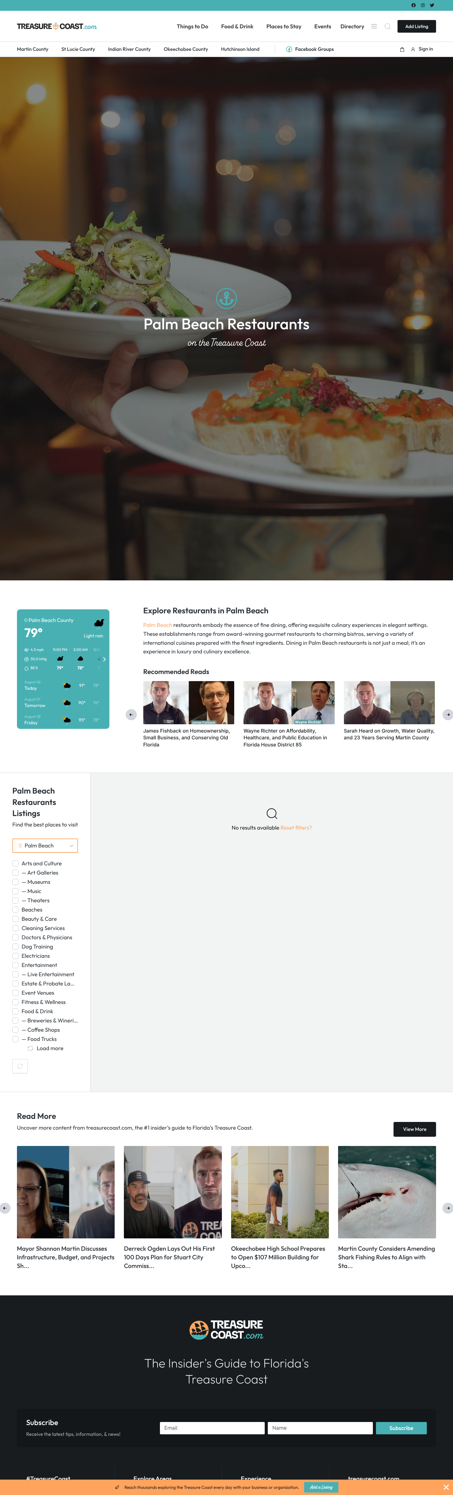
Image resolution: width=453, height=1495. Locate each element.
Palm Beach (157, 624)
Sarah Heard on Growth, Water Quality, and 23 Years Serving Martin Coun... (273, 1257)
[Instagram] (423, 5)
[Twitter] (432, 5)
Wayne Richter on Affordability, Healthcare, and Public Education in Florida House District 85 (285, 738)
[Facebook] (413, 5)
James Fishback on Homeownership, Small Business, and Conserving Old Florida (186, 738)
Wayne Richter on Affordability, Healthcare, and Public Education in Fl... (172, 1257)
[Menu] (374, 26)
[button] (402, 49)
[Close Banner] (446, 1487)
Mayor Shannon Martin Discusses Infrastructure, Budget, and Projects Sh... (387, 1257)
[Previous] (131, 714)
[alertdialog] (226, 1487)
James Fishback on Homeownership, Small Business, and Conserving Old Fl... (61, 1257)
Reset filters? (296, 827)
